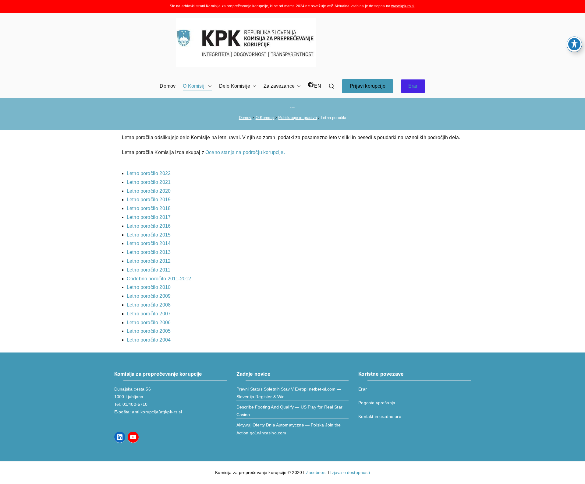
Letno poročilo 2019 (149, 199)
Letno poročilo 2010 (149, 287)
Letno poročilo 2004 (149, 339)
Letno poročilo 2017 (149, 217)
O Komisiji (194, 86)
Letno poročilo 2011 (148, 269)
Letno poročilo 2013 (149, 252)
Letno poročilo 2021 (149, 182)
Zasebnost (316, 472)
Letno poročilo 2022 (149, 173)
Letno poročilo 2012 (149, 261)
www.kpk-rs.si (402, 6)
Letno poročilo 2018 (149, 208)
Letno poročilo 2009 (149, 296)
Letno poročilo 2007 (149, 313)
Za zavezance (279, 86)
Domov (168, 86)
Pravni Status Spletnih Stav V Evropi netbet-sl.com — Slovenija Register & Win (288, 393)
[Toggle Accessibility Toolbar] (574, 44)
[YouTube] (133, 437)
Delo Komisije (234, 86)
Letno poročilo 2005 (149, 331)
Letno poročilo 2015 (149, 234)
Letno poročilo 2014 (149, 243)
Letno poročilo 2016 (149, 226)
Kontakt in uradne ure (379, 416)
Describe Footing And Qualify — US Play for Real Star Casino (289, 411)
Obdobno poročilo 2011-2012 (159, 278)
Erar (413, 86)
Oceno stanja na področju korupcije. (245, 152)
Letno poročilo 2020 (149, 191)
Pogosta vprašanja (376, 402)
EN (317, 86)
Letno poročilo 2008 (149, 304)
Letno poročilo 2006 (149, 322)
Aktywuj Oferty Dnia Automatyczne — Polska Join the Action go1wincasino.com (288, 429)
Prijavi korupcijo (367, 86)
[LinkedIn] (119, 437)
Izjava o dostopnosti (350, 472)
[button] (209, 86)
